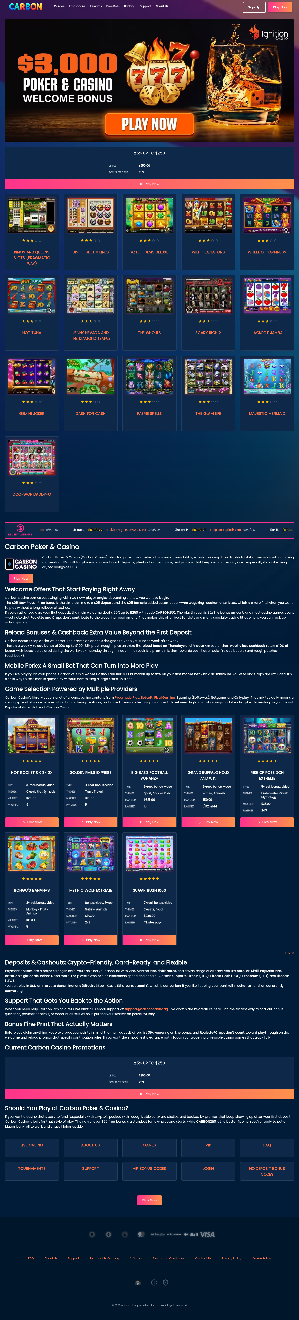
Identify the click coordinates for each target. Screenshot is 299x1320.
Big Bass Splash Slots (193, 530)
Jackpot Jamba (267, 332)
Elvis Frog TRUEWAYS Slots (93, 530)
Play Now (280, 7)
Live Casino (32, 1145)
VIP (208, 1145)
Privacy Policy (231, 1258)
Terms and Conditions (169, 1258)
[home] (27, 11)
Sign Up (254, 7)
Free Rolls (113, 6)
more (289, 952)
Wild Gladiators (208, 252)
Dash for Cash (91, 413)
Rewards (96, 6)
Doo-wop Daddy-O (32, 494)
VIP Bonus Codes (149, 1168)
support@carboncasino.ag (146, 1009)
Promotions (77, 6)
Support (145, 6)
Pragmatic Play (127, 697)
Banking (129, 6)
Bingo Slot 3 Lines (91, 252)
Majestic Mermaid (267, 413)
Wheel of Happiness (267, 252)
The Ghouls (149, 332)
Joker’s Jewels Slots (282, 530)
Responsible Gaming (104, 1258)
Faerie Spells (149, 413)
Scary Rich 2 (208, 332)
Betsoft (147, 697)
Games (59, 6)
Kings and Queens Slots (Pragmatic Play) (32, 257)
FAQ (267, 1145)
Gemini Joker (31, 413)
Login (208, 1168)
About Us (162, 6)
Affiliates (135, 1258)
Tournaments (32, 1168)
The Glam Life (208, 413)
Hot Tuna (32, 332)
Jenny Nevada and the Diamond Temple (90, 335)
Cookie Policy (261, 1258)
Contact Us (203, 1258)
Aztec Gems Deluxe (150, 252)
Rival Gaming (164, 697)
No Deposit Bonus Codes (267, 1171)
